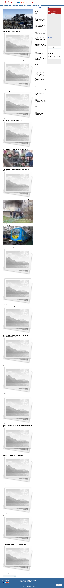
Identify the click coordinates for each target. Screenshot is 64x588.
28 (57, 56)
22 (59, 54)
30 (48, 57)
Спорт (18, 5)
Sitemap (41, 579)
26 (54, 56)
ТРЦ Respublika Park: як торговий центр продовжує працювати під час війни (40, 101)
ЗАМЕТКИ (3, 584)
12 (54, 53)
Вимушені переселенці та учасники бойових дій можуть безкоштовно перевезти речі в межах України (40, 25)
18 (52, 54)
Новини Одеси (27, 5)
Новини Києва (22, 5)
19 (54, 54)
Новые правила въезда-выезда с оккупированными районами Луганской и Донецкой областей (54, 39)
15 (59, 53)
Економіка (11, 5)
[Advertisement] (53, 23)
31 (50, 57)
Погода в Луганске (50, 42)
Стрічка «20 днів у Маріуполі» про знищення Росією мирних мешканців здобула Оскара (40, 58)
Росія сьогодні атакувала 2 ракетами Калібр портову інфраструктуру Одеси (40, 105)
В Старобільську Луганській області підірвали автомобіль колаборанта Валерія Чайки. (40, 40)
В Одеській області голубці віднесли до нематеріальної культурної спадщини (40, 79)
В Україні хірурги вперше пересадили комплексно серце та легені (40, 93)
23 (48, 56)
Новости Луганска (5, 7)
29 (59, 56)
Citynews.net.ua (30, 581)
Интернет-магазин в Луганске (52, 41)
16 (48, 54)
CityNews (8, 2)
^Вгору (59, 584)
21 (57, 54)
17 (50, 54)
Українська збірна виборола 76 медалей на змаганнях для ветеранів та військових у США (39, 50)
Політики (15, 5)
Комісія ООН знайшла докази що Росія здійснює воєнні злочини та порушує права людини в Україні (40, 54)
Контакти (43, 579)
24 (50, 56)
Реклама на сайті (33, 5)
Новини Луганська (6, 5)
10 (50, 53)
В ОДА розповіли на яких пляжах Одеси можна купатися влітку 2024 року (40, 75)
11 (52, 53)
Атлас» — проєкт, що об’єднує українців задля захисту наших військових (39, 11)
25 (52, 56)
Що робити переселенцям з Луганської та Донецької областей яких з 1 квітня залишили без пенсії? (40, 30)
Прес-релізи (39, 5)
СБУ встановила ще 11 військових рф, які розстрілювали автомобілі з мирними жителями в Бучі (40, 110)
